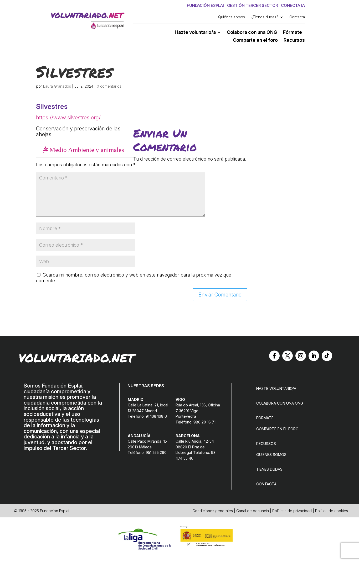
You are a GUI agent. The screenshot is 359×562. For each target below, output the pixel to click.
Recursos (294, 40)
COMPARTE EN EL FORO (277, 429)
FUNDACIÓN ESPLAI (205, 5)
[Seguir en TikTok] (327, 356)
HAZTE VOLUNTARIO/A (276, 388)
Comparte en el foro (255, 40)
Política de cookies (331, 510)
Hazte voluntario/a (195, 32)
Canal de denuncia (252, 510)
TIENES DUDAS (269, 469)
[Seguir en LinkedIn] (314, 356)
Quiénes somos (231, 17)
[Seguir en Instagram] (300, 356)
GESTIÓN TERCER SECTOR (252, 5)
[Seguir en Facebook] (274, 356)
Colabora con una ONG (252, 32)
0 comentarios (109, 86)
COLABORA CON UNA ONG (279, 403)
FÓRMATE (265, 418)
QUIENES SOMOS (271, 454)
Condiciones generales (212, 510)
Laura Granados (57, 86)
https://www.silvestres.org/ (68, 117)
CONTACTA (266, 484)
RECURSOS (266, 443)
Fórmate (292, 32)
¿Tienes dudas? (264, 17)
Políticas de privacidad (292, 510)
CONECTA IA (293, 5)
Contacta (297, 17)
